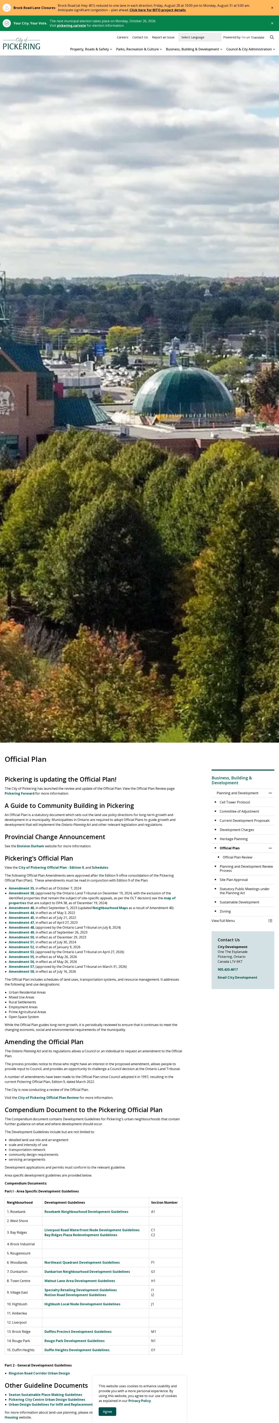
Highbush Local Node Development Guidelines (82, 1304)
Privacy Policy (139, 1401)
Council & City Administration (249, 49)
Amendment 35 (21, 888)
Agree (107, 1411)
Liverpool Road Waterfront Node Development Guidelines (92, 1230)
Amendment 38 (21, 893)
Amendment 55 (21, 957)
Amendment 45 (21, 917)
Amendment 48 (21, 927)
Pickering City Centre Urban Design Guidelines (47, 1399)
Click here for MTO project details (157, 10)
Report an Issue (163, 37)
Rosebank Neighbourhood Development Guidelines (86, 1211)
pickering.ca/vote (71, 25)
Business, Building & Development (192, 49)
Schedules (100, 867)
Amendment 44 (21, 913)
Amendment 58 (21, 971)
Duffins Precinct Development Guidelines (78, 1331)
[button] (239, 920)
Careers (122, 37)
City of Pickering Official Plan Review (48, 1097)
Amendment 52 (21, 947)
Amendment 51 (21, 942)
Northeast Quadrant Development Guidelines (82, 1262)
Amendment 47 (21, 922)
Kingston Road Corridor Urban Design (39, 1373)
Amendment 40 (21, 908)
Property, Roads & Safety (89, 49)
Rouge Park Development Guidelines (75, 1341)
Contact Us (140, 37)
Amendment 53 (21, 952)
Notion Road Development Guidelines (75, 1295)
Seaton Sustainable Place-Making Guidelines (45, 1394)
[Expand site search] (272, 37)
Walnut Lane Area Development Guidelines (80, 1281)
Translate (257, 37)
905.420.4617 (228, 969)
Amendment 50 (21, 937)
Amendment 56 (21, 961)
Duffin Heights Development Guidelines (77, 1350)
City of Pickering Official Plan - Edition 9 (51, 867)
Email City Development (237, 977)
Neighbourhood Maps (110, 908)
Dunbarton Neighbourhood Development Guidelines (87, 1271)
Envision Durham (30, 846)
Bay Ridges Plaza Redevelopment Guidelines (81, 1235)
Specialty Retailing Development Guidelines (81, 1290)
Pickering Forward (20, 793)
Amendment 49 (21, 932)
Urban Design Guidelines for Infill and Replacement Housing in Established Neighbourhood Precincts (91, 1404)
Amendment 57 (21, 966)
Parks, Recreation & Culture (137, 49)
